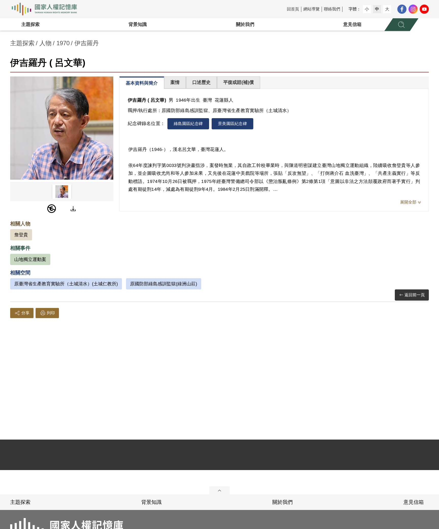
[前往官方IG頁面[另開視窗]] (413, 9)
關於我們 (245, 24)
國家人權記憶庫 (47, 9)
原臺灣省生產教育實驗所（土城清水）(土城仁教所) (66, 283)
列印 (51, 313)
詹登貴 (21, 234)
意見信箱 (352, 24)
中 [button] (377, 9)
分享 (25, 313)
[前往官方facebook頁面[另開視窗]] (401, 9)
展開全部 (408, 202)
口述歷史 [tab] (201, 82)
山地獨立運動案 (30, 259)
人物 (45, 43)
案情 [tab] (175, 82)
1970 (63, 43)
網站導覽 (311, 9)
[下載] (73, 209)
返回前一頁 (414, 295)
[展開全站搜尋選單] (401, 24)
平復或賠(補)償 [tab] (238, 82)
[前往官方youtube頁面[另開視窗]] (424, 9)
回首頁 (293, 9)
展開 (219, 490)
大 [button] (387, 9)
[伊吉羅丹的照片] (61, 128)
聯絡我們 (332, 9)
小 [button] (367, 9)
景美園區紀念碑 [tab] (232, 123)
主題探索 (30, 24)
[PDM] (51, 208)
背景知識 (138, 24)
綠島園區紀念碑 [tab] (188, 123)
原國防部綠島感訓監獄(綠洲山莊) (163, 283)
